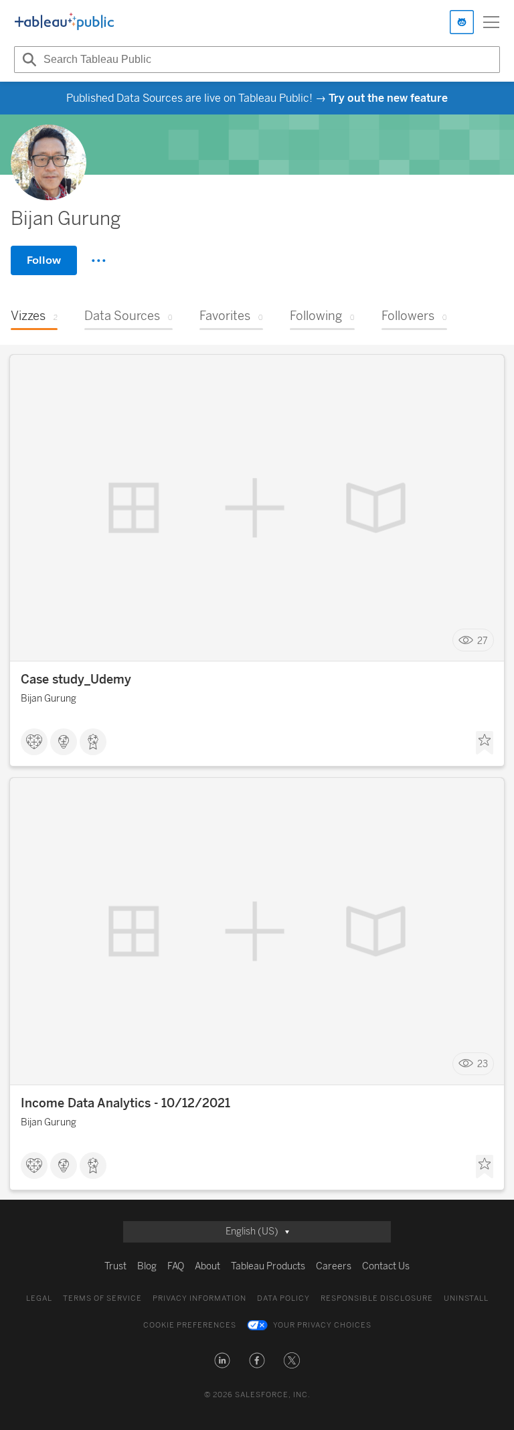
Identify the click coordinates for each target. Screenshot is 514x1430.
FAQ (175, 1266)
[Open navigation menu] (491, 22)
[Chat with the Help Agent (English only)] (462, 22)
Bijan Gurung (48, 698)
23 (482, 1064)
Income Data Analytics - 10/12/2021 (125, 1103)
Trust (115, 1266)
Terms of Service (102, 1298)
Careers (333, 1266)
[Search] (27, 59)
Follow (44, 260)
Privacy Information (199, 1298)
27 (482, 640)
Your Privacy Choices (322, 1325)
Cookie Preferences (189, 1325)
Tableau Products (268, 1266)
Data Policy (283, 1298)
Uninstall (466, 1298)
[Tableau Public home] (64, 22)
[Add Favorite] (484, 743)
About (207, 1266)
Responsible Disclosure (377, 1298)
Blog (147, 1266)
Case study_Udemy (76, 679)
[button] (222, 1360)
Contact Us (386, 1266)
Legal (39, 1298)
